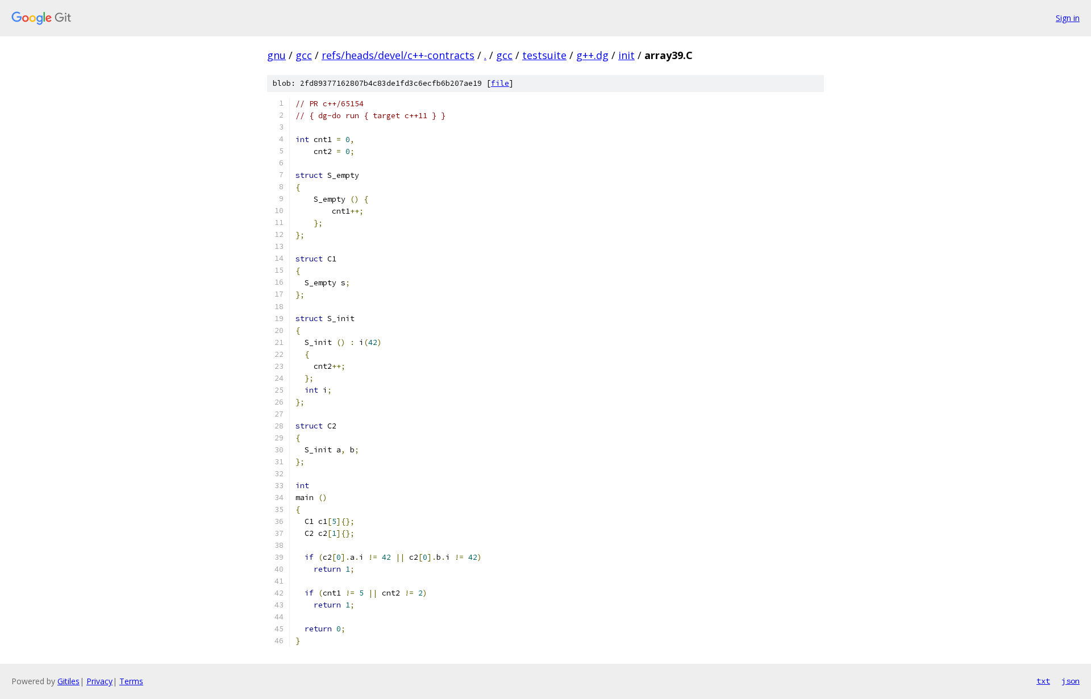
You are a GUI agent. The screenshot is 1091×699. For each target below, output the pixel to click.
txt (1043, 681)
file (500, 83)
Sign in (1068, 18)
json (1070, 681)
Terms (131, 681)
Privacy (99, 681)
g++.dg (592, 55)
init (626, 55)
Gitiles (68, 681)
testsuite (544, 55)
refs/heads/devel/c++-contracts (398, 55)
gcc (303, 55)
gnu (276, 55)
